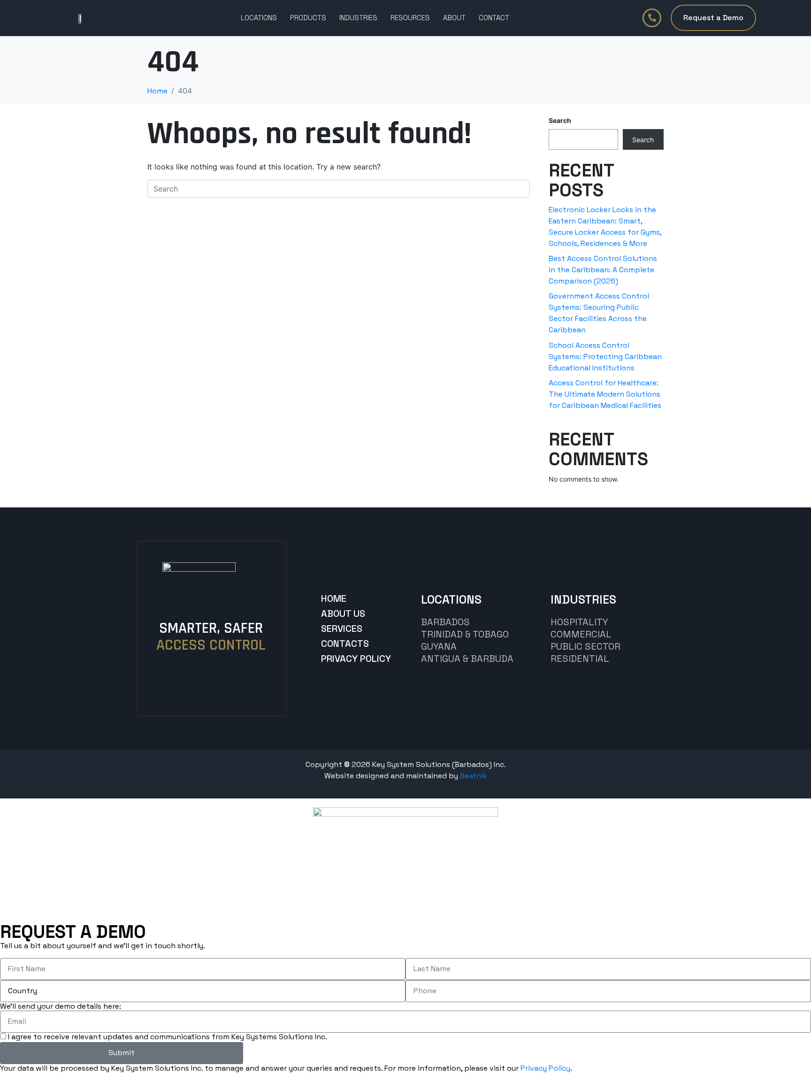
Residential (580, 658)
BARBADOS (445, 622)
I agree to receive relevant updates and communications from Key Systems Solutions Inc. (167, 1037)
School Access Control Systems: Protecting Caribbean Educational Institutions (605, 356)
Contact (494, 17)
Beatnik (473, 776)
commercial (581, 634)
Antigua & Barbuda (467, 658)
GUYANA (439, 646)
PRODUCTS (308, 17)
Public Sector (585, 646)
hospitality (579, 622)
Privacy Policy (545, 1068)
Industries (358, 17)
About (454, 17)
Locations (259, 17)
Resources (410, 17)
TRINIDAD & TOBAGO (465, 634)
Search (560, 120)
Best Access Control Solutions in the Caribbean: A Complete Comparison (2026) (603, 269)
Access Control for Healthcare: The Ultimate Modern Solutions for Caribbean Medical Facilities (605, 394)
